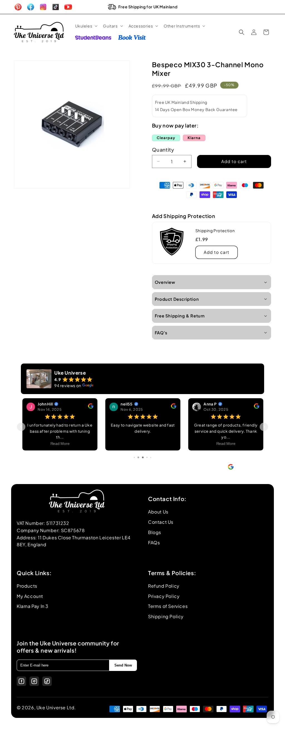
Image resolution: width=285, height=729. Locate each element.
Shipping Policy (166, 616)
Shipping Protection (215, 230)
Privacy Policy (164, 596)
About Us (158, 512)
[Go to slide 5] (143, 458)
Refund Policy (164, 586)
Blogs (154, 532)
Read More (59, 444)
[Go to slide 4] (138, 457)
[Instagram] (34, 681)
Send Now (123, 665)
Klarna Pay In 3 (32, 606)
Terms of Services (168, 606)
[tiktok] (47, 681)
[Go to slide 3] (134, 457)
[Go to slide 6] (147, 457)
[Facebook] (21, 681)
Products (27, 586)
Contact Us (160, 522)
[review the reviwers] (90, 407)
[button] (86, 26)
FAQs (154, 542)
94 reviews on (67, 385)
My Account (30, 596)
